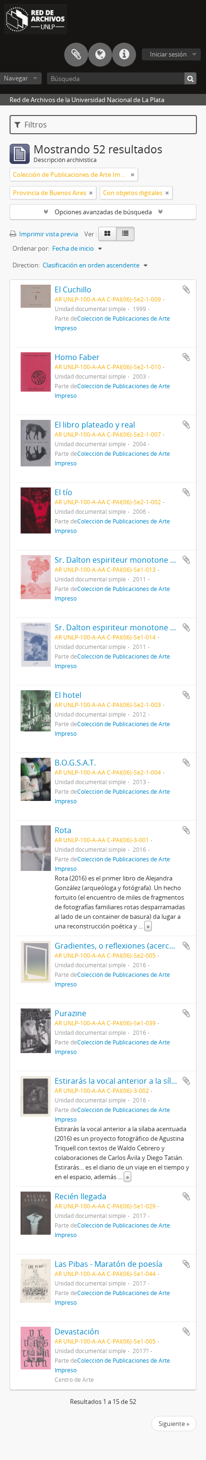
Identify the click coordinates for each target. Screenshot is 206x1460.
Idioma (100, 55)
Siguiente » (174, 1423)
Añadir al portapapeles (186, 289)
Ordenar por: (30, 248)
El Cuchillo (73, 289)
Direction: (26, 265)
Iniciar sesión (168, 54)
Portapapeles (76, 55)
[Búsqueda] (190, 78)
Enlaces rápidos (124, 55)
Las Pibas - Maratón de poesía (108, 1264)
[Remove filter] (133, 174)
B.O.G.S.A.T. (75, 762)
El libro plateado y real (95, 424)
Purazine (70, 1013)
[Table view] (125, 234)
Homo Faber (77, 357)
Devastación (77, 1331)
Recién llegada (80, 1196)
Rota (63, 830)
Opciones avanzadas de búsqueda (103, 212)
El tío (63, 492)
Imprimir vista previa (48, 234)
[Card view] (107, 234)
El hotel (68, 695)
